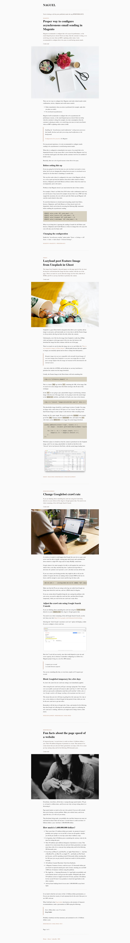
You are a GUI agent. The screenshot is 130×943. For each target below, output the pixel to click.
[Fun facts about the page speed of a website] (65, 776)
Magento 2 (53, 243)
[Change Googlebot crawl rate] (65, 531)
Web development (70, 477)
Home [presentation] (44, 939)
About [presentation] (49, 939)
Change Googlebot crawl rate (61, 494)
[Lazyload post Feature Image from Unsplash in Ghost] (65, 304)
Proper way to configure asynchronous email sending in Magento (62, 25)
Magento (46, 18)
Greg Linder (59, 902)
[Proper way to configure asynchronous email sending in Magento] (65, 72)
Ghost (45, 257)
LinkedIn (54, 939)
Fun (61, 923)
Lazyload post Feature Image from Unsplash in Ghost (61, 262)
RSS (59, 939)
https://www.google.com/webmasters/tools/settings (68, 618)
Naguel (49, 5)
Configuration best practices (53, 138)
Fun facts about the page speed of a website (64, 735)
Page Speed (51, 477)
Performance (61, 243)
